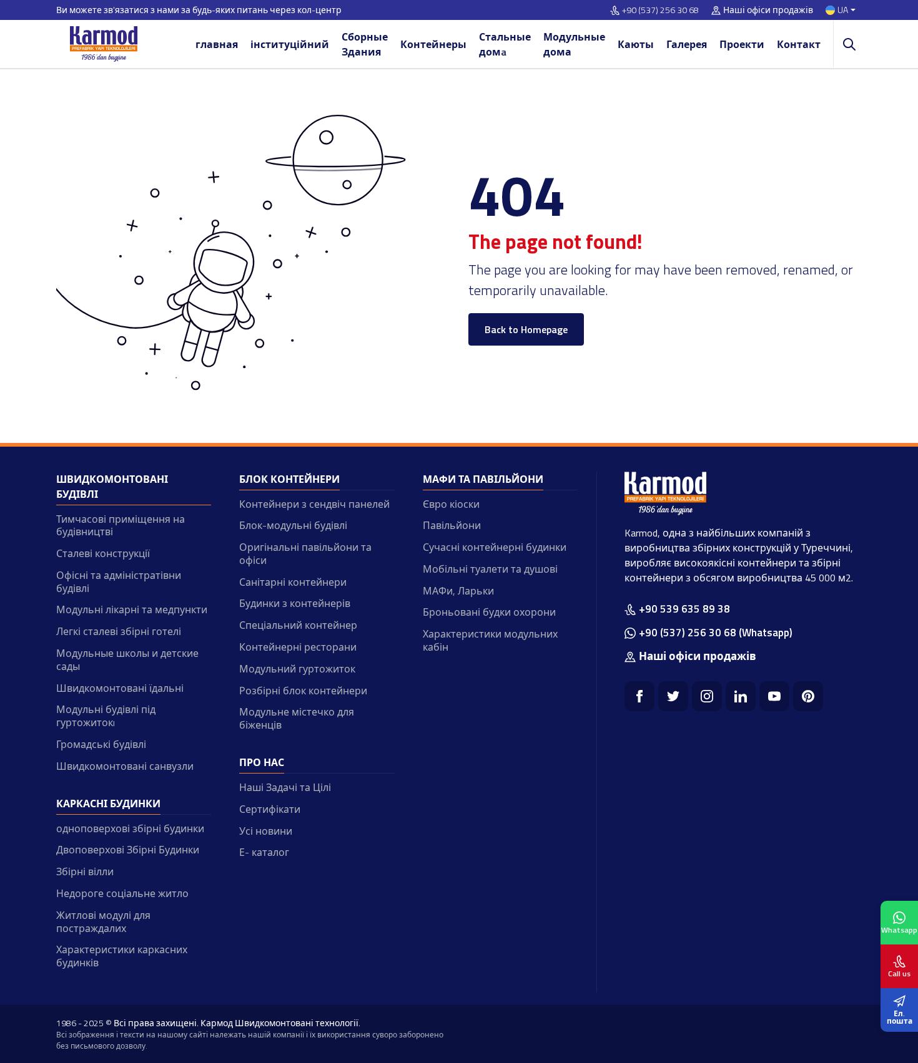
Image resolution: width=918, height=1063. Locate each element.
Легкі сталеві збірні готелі (118, 631)
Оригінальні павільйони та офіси (305, 554)
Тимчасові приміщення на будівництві (120, 526)
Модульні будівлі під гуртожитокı (105, 716)
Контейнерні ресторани (298, 646)
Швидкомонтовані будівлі (112, 487)
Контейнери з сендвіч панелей (314, 504)
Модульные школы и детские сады (127, 660)
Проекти (741, 44)
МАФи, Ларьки (458, 590)
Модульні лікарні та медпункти (131, 609)
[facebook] (639, 696)
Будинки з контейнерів (294, 603)
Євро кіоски (451, 504)
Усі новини (265, 830)
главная (216, 44)
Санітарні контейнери (293, 582)
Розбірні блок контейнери (303, 690)
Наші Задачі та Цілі (285, 787)
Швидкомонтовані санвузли (125, 766)
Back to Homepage (526, 329)
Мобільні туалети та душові (490, 568)
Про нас (261, 762)
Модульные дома (574, 44)
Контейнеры (433, 44)
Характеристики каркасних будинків (121, 956)
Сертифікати (269, 809)
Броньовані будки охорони (489, 611)
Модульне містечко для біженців (296, 718)
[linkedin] (741, 696)
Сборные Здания (365, 44)
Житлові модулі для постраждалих (103, 922)
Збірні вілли (85, 871)
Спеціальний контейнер (298, 625)
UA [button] (842, 10)
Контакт (799, 44)
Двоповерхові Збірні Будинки (127, 849)
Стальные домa (505, 44)
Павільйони (452, 525)
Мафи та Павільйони (483, 479)
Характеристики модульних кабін (490, 640)
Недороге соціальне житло (122, 893)
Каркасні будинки (108, 803)
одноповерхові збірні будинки (130, 828)
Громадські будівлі (101, 744)
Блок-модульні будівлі (293, 525)
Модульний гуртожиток (297, 668)
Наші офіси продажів (768, 10)
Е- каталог (264, 852)
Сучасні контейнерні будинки (494, 547)
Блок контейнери (289, 479)
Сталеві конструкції (103, 553)
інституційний (289, 44)
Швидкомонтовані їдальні (120, 688)
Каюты (636, 44)
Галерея (686, 44)
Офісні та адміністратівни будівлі (118, 582)
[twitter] (673, 696)
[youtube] (774, 696)
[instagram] (707, 696)
